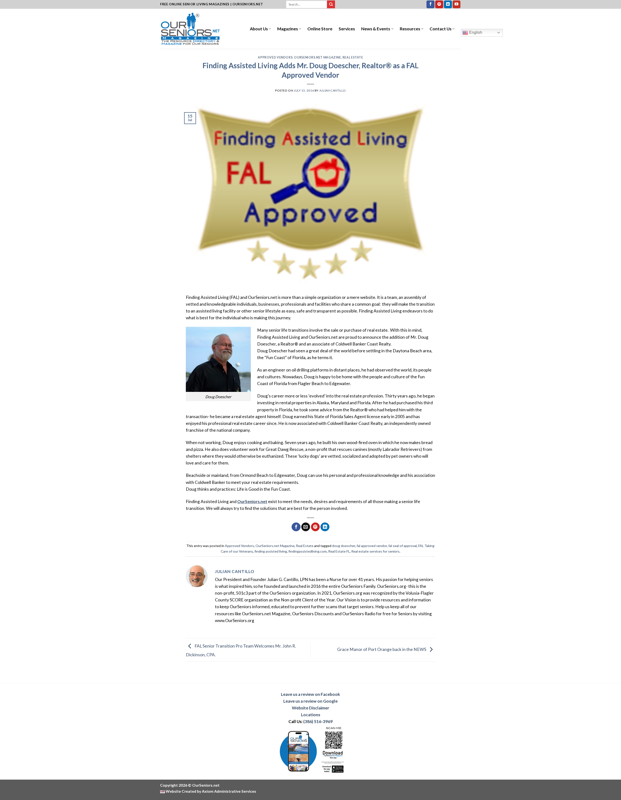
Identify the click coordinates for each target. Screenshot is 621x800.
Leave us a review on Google (310, 701)
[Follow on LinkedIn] (448, 4)
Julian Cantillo (332, 90)
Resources (410, 28)
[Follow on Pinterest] (439, 4)
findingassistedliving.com (307, 551)
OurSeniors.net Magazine (317, 57)
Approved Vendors (275, 57)
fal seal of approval (402, 546)
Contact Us (440, 28)
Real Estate (353, 57)
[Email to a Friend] (305, 526)
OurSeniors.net (252, 501)
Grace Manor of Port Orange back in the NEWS (382, 649)
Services (347, 28)
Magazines (287, 28)
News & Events (375, 28)
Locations (310, 714)
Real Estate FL (339, 551)
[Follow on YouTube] (457, 4)
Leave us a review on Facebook (310, 694)
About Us (259, 28)
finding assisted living (270, 551)
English (475, 32)
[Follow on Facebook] (430, 4)
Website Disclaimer (310, 707)
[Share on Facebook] (296, 526)
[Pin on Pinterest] (315, 526)
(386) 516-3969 (318, 721)
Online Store (319, 28)
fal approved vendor (372, 546)
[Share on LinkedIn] (324, 526)
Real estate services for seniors (375, 551)
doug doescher (343, 546)
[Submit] (331, 4)
